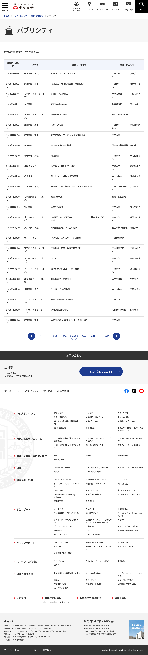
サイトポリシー (32, 649)
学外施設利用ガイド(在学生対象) (66, 513)
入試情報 (21, 598)
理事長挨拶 (58, 413)
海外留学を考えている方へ (96, 479)
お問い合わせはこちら (101, 371)
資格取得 (57, 546)
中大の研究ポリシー (93, 471)
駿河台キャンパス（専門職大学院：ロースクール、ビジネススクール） (27, 637)
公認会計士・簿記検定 (126, 546)
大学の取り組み (92, 421)
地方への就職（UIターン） (96, 542)
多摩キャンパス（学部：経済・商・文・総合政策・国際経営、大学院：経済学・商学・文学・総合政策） (38, 625)
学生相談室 (90, 526)
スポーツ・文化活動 (27, 561)
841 (93, 336)
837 (55, 336)
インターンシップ (124, 542)
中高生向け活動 (60, 583)
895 (107, 336)
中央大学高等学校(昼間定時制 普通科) (96, 625)
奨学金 (88, 530)
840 (84, 336)
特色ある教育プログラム (29, 439)
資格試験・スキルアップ (95, 483)
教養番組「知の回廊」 (94, 583)
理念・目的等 (123, 413)
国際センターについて (62, 479)
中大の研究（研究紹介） (63, 467)
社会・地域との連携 (125, 579)
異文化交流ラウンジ (93, 490)
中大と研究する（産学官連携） (98, 467)
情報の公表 (90, 427)
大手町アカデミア (61, 588)
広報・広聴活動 (60, 427)
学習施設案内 (123, 509)
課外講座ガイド (92, 513)
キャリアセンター (61, 542)
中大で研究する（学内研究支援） (131, 467)
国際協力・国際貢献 (93, 494)
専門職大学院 (123, 455)
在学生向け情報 (53, 598)
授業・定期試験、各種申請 (128, 526)
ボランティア (91, 579)
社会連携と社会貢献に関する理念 (67, 573)
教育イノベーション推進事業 (129, 445)
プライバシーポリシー (13, 649)
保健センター (123, 519)
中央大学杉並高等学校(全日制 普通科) (96, 628)
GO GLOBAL (122, 479)
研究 (19, 468)
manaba (53, 602)
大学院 (88, 455)
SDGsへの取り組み (93, 573)
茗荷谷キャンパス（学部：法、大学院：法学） (19, 634)
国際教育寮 (58, 490)
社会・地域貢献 (25, 573)
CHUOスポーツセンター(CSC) (97, 561)
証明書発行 (58, 530)
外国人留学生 (123, 483)
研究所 (56, 471)
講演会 (56, 579)
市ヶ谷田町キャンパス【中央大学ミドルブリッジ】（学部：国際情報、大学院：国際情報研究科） (35, 631)
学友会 (56, 565)
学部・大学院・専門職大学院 (32, 456)
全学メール (64, 602)
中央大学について (26, 413)
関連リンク (90, 501)
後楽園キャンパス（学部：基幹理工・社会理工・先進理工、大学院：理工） (28, 628)
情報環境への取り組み (126, 421)
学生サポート (23, 509)
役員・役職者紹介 (61, 417)
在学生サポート (60, 509)
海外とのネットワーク (126, 490)
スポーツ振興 (59, 561)
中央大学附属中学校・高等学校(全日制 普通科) (99, 631)
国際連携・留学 (25, 480)
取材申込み (47, 649)
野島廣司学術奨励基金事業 (128, 530)
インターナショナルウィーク (129, 494)
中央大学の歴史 (124, 417)
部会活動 (121, 561)
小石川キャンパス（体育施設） (14, 640)
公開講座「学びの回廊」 (127, 583)
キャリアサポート (26, 543)
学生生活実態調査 (93, 534)
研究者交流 (58, 501)
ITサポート (90, 509)
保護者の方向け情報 (90, 598)
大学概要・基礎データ (94, 417)
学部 (56, 455)
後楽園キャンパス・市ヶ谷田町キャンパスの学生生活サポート (99, 520)
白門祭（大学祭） (61, 534)
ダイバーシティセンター (63, 526)
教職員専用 (120, 598)
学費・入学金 (59, 459)
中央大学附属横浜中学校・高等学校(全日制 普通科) (100, 634)
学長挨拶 (89, 413)
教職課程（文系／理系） (63, 553)
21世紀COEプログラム (94, 445)
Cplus (44, 602)
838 (64, 336)
